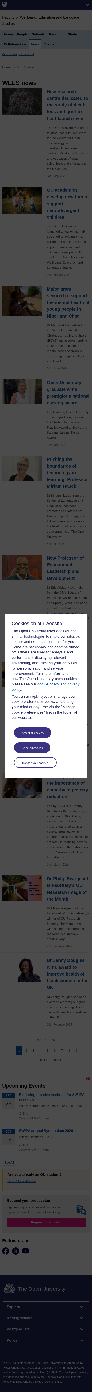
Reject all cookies (32, 748)
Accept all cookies (33, 733)
